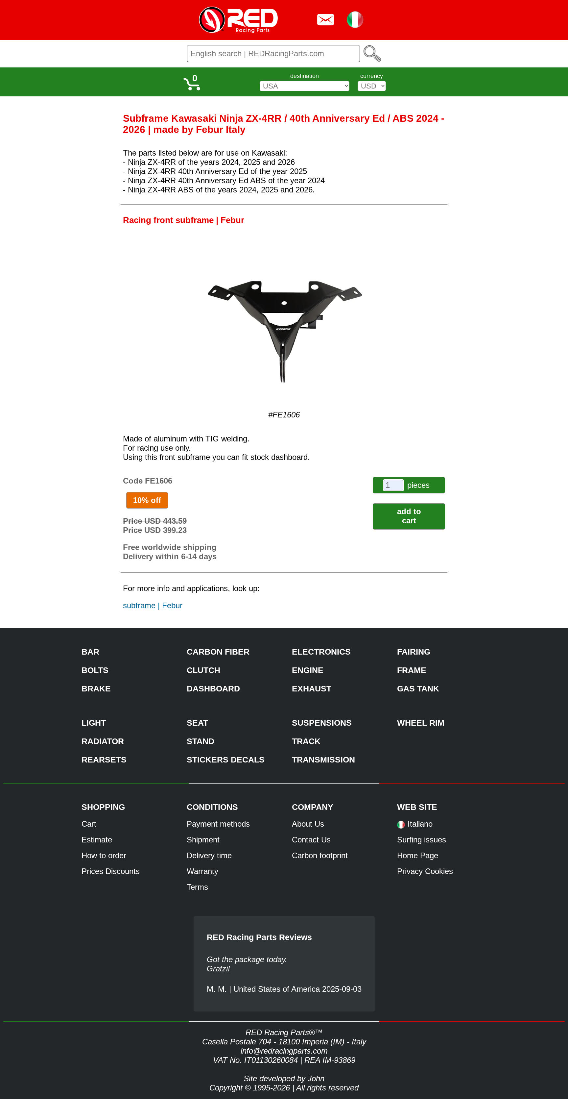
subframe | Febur (152, 605)
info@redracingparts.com (284, 1050)
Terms (197, 887)
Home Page (417, 855)
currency (371, 76)
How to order (104, 855)
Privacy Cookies (425, 871)
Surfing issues (421, 839)
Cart (89, 823)
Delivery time (209, 855)
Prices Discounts (111, 871)
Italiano (420, 823)
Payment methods (218, 823)
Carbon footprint (320, 855)
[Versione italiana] (401, 827)
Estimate (97, 839)
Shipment (203, 839)
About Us (308, 823)
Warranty (202, 871)
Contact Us (311, 839)
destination (304, 76)
